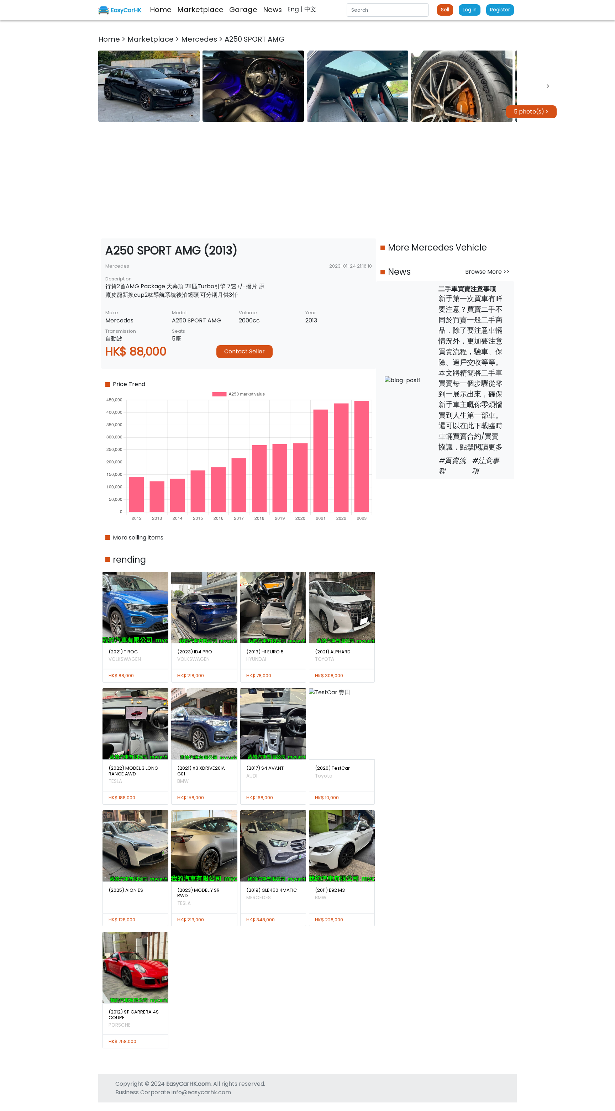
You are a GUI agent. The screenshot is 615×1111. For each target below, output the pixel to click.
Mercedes (200, 39)
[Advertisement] (307, 180)
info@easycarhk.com (201, 1092)
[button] (149, 86)
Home (110, 39)
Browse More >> (487, 272)
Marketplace (151, 39)
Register (500, 9)
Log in (470, 9)
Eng (294, 9)
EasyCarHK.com (188, 1084)
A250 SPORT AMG (254, 39)
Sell (445, 9)
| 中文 (308, 9)
